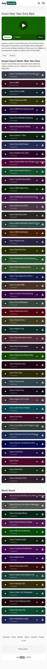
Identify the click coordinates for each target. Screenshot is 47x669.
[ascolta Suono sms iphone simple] (6, 127)
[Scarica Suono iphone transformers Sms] (42, 444)
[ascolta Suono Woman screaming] (6, 532)
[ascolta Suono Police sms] (6, 391)
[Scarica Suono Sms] (42, 462)
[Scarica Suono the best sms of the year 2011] (42, 75)
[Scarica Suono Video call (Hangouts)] (42, 593)
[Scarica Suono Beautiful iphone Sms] (42, 338)
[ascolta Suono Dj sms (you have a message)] (6, 505)
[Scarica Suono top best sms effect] (42, 180)
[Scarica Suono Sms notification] (42, 303)
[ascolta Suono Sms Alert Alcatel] (6, 145)
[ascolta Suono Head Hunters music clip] (6, 576)
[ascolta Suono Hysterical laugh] (6, 620)
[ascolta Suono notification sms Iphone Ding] (6, 198)
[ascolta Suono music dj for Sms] (6, 400)
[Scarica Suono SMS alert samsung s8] (42, 110)
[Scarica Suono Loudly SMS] (42, 286)
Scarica (7, 37)
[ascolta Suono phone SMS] (6, 92)
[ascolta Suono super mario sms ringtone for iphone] (6, 163)
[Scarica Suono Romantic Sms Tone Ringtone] (42, 435)
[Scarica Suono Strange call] (42, 584)
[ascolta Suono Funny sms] (6, 382)
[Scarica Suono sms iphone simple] (42, 127)
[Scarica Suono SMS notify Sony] (42, 189)
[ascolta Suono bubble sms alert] (6, 154)
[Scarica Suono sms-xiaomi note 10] (42, 171)
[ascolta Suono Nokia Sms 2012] (6, 312)
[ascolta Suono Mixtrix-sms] (6, 330)
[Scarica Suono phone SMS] (42, 92)
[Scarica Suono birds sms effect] (42, 207)
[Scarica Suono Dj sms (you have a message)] (42, 505)
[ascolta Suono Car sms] (6, 418)
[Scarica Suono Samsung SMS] (42, 101)
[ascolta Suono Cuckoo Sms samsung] (6, 294)
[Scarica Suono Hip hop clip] (42, 611)
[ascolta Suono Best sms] (6, 470)
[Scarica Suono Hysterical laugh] (42, 620)
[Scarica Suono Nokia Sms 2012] (42, 312)
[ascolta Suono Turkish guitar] (6, 541)
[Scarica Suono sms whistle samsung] (42, 119)
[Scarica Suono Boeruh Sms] (42, 321)
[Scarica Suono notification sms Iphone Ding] (42, 198)
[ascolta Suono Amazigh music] (6, 514)
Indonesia (6, 637)
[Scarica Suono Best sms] (42, 470)
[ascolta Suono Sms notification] (6, 303)
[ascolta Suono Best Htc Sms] (6, 251)
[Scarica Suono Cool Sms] (42, 453)
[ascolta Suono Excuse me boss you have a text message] (6, 497)
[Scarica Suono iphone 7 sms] (42, 136)
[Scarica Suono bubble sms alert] (42, 154)
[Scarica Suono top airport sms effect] (42, 277)
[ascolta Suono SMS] (6, 83)
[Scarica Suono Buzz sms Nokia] (42, 347)
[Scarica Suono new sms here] (42, 215)
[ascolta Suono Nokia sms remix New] (6, 356)
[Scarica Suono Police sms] (42, 391)
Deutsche (34, 637)
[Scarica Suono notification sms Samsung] (42, 259)
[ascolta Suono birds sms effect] (6, 207)
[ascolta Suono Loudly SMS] (6, 286)
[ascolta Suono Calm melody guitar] (6, 602)
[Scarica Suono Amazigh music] (42, 514)
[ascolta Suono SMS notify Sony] (6, 189)
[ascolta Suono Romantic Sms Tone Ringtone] (6, 435)
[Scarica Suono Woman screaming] (42, 532)
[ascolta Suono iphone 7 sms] (6, 136)
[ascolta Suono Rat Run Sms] (6, 365)
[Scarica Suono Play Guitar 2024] (42, 567)
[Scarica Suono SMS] (42, 83)
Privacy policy (23, 649)
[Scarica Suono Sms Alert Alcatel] (42, 145)
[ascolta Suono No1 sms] (6, 374)
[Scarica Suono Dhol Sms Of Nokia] (42, 409)
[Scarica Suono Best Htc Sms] (42, 251)
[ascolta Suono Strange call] (6, 584)
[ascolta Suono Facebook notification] (6, 549)
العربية (23, 640)
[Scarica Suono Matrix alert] (42, 558)
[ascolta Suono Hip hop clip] (6, 611)
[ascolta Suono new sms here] (6, 215)
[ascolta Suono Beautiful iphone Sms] (6, 338)
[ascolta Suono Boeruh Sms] (6, 321)
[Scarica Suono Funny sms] (42, 382)
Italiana (27, 637)
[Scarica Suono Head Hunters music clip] (42, 576)
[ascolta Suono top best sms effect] (6, 180)
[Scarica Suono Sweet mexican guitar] (42, 523)
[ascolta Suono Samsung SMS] (6, 101)
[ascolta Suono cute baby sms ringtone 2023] (6, 426)
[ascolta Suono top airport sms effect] (6, 277)
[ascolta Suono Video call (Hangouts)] (6, 593)
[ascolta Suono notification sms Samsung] (6, 259)
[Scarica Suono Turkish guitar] (42, 541)
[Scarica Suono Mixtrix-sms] (42, 330)
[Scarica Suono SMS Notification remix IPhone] (42, 224)
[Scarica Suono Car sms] (42, 418)
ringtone (12, 55)
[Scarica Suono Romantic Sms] (42, 479)
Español (20, 637)
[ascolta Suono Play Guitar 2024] (6, 567)
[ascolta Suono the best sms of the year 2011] (6, 75)
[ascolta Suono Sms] (6, 462)
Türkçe (13, 637)
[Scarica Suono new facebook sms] (42, 268)
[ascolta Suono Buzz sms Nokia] (6, 347)
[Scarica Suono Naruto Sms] (42, 242)
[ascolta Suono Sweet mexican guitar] (6, 523)
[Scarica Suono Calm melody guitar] (42, 602)
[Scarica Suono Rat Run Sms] (42, 365)
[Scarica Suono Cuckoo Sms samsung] (42, 294)
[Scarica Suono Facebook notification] (42, 549)
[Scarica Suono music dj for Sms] (42, 400)
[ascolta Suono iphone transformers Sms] (6, 444)
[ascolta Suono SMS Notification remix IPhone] (6, 224)
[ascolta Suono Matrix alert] (6, 558)
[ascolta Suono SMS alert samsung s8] (6, 110)
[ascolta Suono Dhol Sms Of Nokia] (6, 409)
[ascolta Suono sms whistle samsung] (6, 119)
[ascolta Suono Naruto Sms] (6, 242)
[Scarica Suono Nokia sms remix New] (42, 356)
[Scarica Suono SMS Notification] (42, 233)
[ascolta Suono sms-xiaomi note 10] (6, 171)
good (4, 55)
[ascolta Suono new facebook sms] (6, 268)
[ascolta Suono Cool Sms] (6, 453)
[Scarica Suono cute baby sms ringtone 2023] (42, 426)
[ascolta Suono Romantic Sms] (6, 479)
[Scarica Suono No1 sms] (42, 374)
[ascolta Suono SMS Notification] (6, 233)
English (41, 637)
